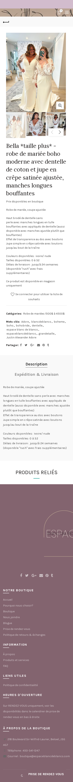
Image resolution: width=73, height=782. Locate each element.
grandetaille (46, 333)
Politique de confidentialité (20, 685)
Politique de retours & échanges (24, 635)
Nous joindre (11, 617)
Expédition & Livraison (37, 374)
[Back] (6, 22)
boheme (59, 321)
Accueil (7, 599)
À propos (9, 654)
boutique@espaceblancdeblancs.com (45, 756)
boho (9, 325)
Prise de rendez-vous (16, 629)
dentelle (37, 325)
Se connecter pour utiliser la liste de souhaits (38, 297)
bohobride (22, 325)
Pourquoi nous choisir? (18, 605)
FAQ (5, 666)
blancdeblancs (41, 321)
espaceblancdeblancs (21, 333)
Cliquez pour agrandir (60, 105)
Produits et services (16, 660)
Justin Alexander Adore (21, 337)
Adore (25, 321)
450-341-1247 (31, 750)
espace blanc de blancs (22, 329)
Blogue (7, 623)
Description (36, 364)
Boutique (9, 611)
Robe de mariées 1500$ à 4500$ (44, 313)
